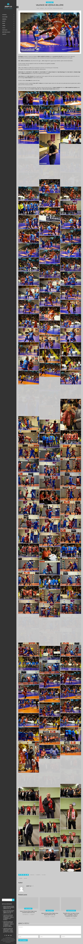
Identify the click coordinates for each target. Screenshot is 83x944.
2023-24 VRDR (28, 908)
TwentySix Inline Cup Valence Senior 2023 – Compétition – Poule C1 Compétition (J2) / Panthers (8, 917)
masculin (25, 878)
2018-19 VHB (49, 2)
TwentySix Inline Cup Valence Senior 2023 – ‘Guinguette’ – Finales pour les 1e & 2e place (8, 930)
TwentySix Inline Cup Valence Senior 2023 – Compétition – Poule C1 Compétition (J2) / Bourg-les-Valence (8, 924)
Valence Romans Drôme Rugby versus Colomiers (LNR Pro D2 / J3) (8, 907)
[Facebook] (19, 875)
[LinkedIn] (26, 875)
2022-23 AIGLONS (71, 910)
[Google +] (11, 935)
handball (20, 878)
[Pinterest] (27, 875)
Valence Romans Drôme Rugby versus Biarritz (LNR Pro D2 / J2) (8, 912)
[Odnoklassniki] (6, 935)
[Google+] (23, 875)
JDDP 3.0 (28, 886)
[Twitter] (8, 935)
